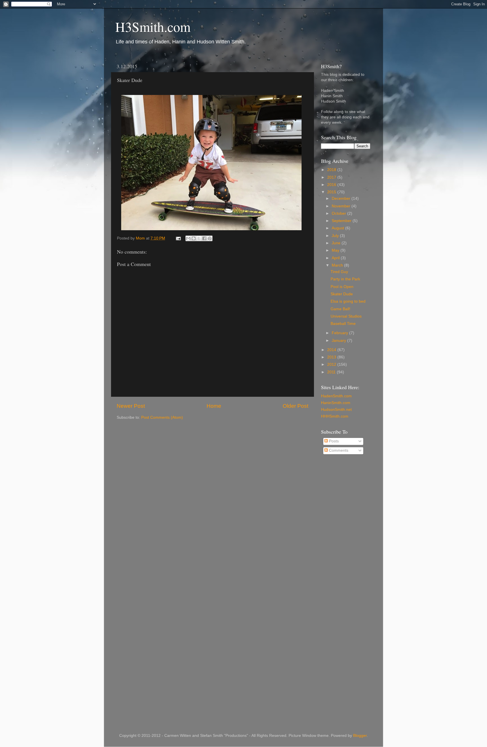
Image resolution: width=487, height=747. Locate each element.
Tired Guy (339, 272)
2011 (332, 372)
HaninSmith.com (335, 403)
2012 (332, 364)
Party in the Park (345, 279)
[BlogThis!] (193, 238)
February (340, 333)
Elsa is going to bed (348, 301)
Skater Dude (342, 294)
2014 (332, 350)
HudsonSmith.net (336, 409)
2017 (332, 177)
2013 (332, 357)
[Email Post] (178, 238)
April (336, 258)
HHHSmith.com (334, 416)
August (338, 228)
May (336, 250)
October (339, 213)
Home (214, 406)
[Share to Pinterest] (209, 238)
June (337, 243)
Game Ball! (340, 309)
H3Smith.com (153, 26)
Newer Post (131, 406)
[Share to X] (199, 238)
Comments (338, 450)
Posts (333, 441)
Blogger (360, 735)
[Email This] (188, 238)
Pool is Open (342, 287)
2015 (332, 192)
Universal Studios (346, 316)
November (341, 206)
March (338, 265)
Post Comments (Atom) (162, 417)
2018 (332, 170)
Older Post (295, 406)
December (341, 198)
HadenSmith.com (336, 396)
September (342, 221)
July (336, 236)
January (339, 340)
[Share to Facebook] (204, 238)
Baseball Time (343, 324)
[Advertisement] (343, 549)
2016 (332, 185)
